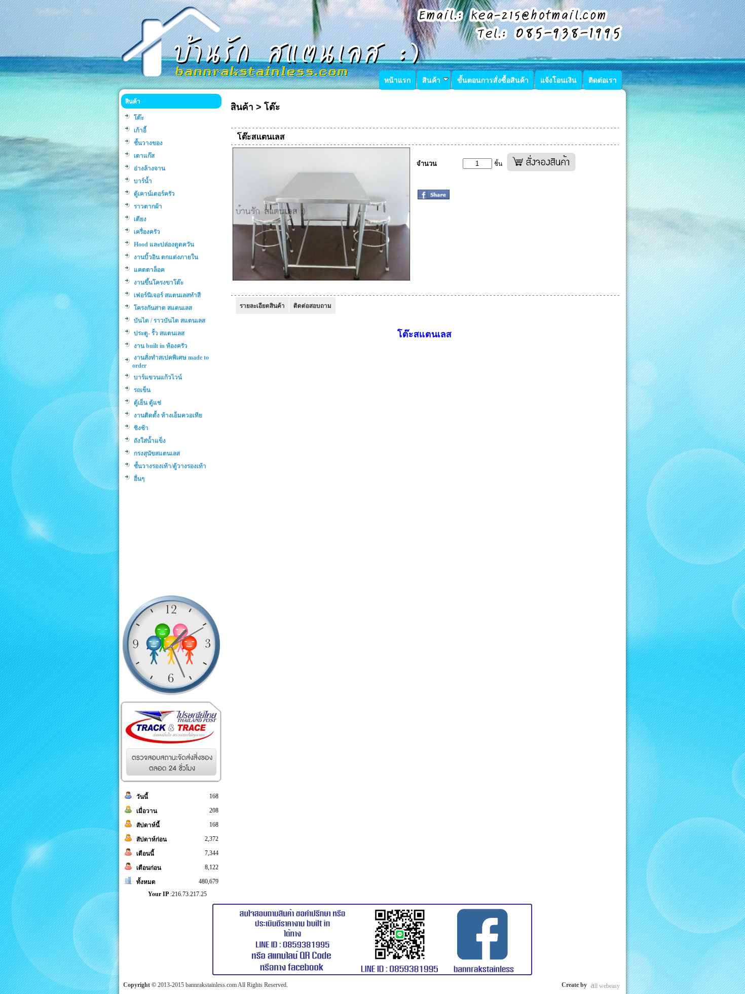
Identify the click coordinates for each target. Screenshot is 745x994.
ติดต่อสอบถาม (312, 305)
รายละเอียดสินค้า (262, 305)
